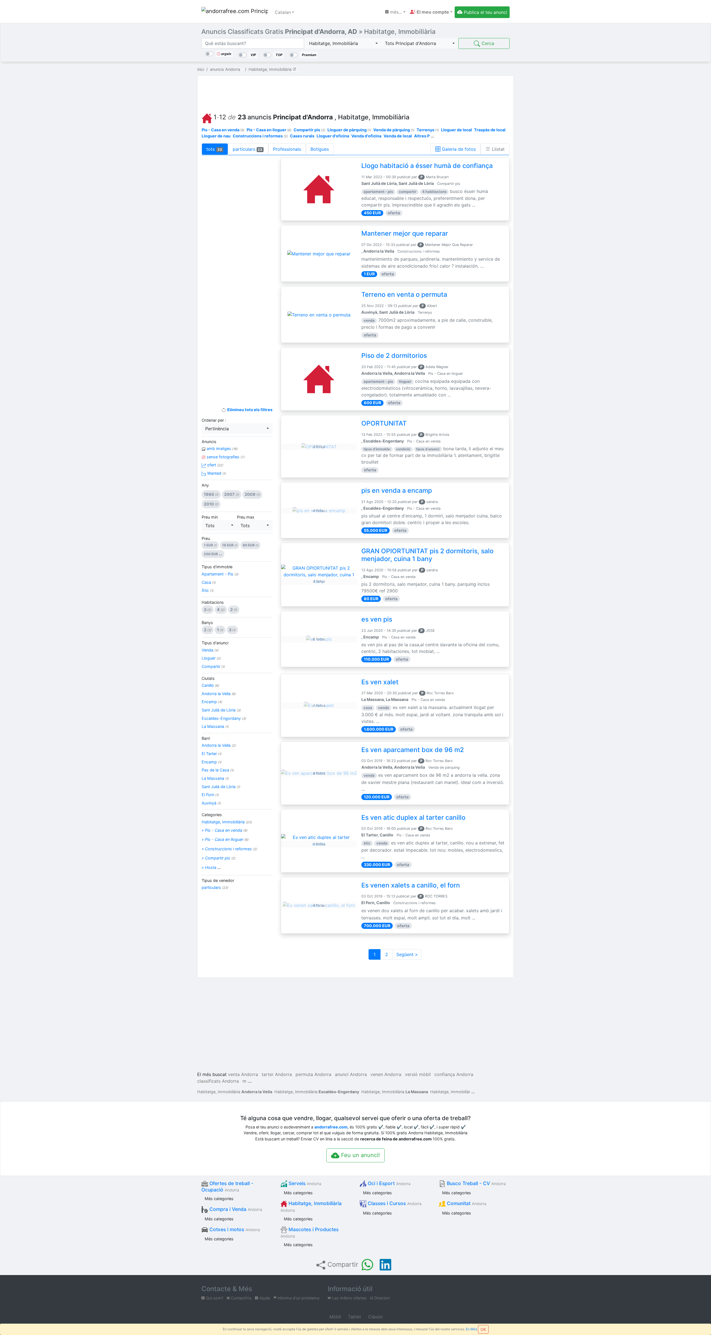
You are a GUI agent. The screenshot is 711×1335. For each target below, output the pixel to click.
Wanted (216, 473)
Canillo (210, 685)
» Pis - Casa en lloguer (225, 839)
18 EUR (229, 545)
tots (214, 149)
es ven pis (376, 619)
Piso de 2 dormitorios (394, 355)
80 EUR (250, 545)
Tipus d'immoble (217, 566)
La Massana (215, 726)
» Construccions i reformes (229, 848)
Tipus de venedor (218, 880)
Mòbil (334, 1316)
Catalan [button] (283, 12)
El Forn (210, 794)
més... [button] (395, 12)
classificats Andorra (218, 1081)
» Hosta (211, 867)
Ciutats (208, 678)
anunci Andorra (351, 1074)
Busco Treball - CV (475, 1183)
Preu (206, 538)
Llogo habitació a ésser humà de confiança (427, 166)
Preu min (210, 517)
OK (483, 1329)
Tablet (354, 1316)
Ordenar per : (214, 420)
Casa (209, 582)
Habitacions (213, 602)
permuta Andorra (313, 1074)
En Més (471, 1329)
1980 (211, 494)
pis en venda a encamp (396, 490)
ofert (214, 464)
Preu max (245, 517)
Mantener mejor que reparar (404, 233)
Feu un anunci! (359, 1155)
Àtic (208, 590)
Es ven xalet (380, 682)
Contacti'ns (241, 1298)
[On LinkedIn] (385, 1265)
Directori (381, 1298)
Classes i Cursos (394, 1203)
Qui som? (214, 1298)
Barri (206, 738)
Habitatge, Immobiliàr (450, 1091)
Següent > (407, 954)
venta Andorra (243, 1074)
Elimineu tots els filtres (249, 409)
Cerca (487, 43)
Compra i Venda (235, 1209)
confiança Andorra (453, 1074)
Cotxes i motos (234, 1229)
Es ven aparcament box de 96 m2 (412, 750)
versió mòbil (418, 1074)
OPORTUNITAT (384, 423)
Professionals (287, 149)
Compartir (213, 666)
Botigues (320, 149)
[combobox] (342, 43)
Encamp (212, 701)
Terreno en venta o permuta (404, 294)
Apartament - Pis (220, 574)
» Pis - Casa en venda (224, 830)
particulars (247, 149)
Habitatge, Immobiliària (227, 821)
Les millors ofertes (349, 1298)
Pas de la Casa (218, 770)
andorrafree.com (330, 1127)
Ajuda (264, 1298)
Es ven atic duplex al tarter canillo (413, 817)
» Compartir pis (219, 858)
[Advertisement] (355, 92)
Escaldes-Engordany (224, 718)
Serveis (304, 1183)
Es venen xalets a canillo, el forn (410, 885)
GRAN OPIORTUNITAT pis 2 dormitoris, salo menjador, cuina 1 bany (427, 555)
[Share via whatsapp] (367, 1265)
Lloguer (211, 658)
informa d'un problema (297, 1298)
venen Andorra (385, 1074)
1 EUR (210, 545)
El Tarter (212, 753)
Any (205, 485)
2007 (231, 494)
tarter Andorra (277, 1074)
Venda (210, 650)
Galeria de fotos (458, 149)
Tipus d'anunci (215, 642)
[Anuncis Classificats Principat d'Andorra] (234, 12)
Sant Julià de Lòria (221, 710)
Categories (212, 814)
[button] (431, 11)
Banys (207, 622)
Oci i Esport (388, 1183)
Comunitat (465, 1203)
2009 (252, 494)
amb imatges (222, 448)
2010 (211, 504)
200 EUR (213, 554)
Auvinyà (211, 803)
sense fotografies (225, 456)
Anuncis (209, 441)
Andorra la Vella (219, 693)
